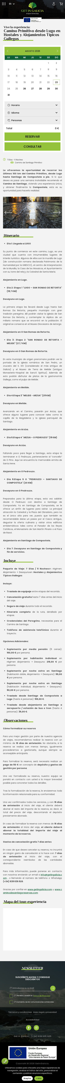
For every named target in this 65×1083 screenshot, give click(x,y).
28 (40, 88)
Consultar (32, 146)
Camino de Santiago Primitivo (28, 162)
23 (56, 82)
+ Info (38, 1078)
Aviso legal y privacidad (45, 1012)
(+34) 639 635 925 (41, 1036)
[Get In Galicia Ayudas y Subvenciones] (32, 20)
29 (48, 88)
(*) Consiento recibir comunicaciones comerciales (34, 1002)
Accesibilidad (32, 1019)
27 (32, 88)
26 (24, 88)
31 (9, 95)
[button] (3, 3)
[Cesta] (61, 3)
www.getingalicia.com (40, 889)
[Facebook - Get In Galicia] (28, 1027)
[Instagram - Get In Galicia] (36, 1027)
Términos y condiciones (20, 1012)
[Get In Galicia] (32, 8)
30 (56, 88)
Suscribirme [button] (52, 988)
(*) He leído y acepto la (23, 995)
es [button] (10, 3)
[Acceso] (53, 3)
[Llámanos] (5, 1061)
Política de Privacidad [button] (41, 995)
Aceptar (27, 1078)
